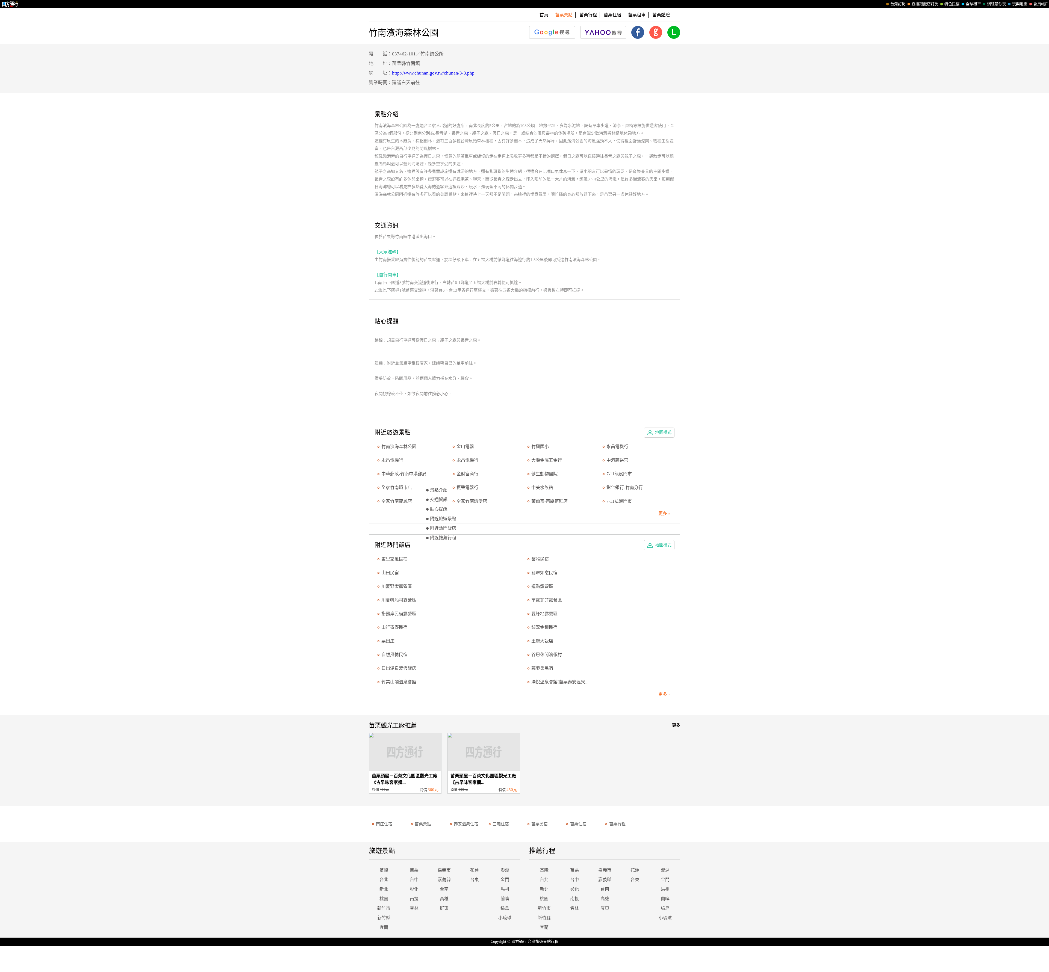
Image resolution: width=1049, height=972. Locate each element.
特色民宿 (952, 4)
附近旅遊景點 (443, 518)
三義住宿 (501, 824)
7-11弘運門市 (619, 501)
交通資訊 (438, 499)
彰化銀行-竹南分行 (624, 487)
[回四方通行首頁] (10, 4)
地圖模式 (663, 432)
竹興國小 (540, 446)
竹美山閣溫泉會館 (398, 682)
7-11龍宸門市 (619, 474)
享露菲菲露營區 (546, 600)
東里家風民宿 (394, 559)
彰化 (414, 889)
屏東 (444, 908)
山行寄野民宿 (394, 627)
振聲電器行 (467, 487)
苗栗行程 (588, 15)
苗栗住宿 (612, 15)
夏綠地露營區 (544, 613)
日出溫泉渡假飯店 (398, 668)
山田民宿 (390, 572)
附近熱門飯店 (443, 528)
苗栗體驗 (661, 15)
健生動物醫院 (544, 474)
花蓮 (474, 870)
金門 (504, 879)
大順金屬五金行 (546, 460)
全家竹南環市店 (396, 487)
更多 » (664, 513)
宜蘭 (383, 927)
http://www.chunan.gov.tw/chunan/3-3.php (433, 73)
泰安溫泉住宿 (466, 824)
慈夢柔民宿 (542, 668)
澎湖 (504, 870)
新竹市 (383, 908)
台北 (383, 879)
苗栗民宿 (539, 824)
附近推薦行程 (443, 537)
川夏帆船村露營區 (398, 600)
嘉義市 (444, 870)
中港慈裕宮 (617, 460)
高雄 (444, 898)
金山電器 (465, 446)
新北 (383, 889)
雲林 (414, 908)
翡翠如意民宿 (544, 572)
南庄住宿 (384, 824)
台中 (414, 879)
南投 (414, 898)
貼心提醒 (438, 509)
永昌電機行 (617, 446)
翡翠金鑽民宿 (544, 627)
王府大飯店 (542, 641)
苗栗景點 (423, 824)
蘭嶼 (504, 898)
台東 (474, 879)
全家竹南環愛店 (471, 501)
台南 (444, 889)
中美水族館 (542, 487)
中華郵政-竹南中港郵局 (403, 474)
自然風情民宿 (394, 654)
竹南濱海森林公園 (398, 446)
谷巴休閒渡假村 (546, 654)
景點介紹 (438, 490)
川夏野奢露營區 (396, 586)
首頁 (544, 15)
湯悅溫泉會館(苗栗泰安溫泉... (559, 682)
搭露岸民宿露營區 (398, 613)
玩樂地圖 (1019, 4)
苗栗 (414, 870)
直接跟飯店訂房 (925, 4)
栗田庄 (387, 641)
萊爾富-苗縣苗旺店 (549, 501)
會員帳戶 (1041, 4)
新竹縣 (383, 917)
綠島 (504, 908)
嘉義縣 (444, 879)
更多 (676, 725)
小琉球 (504, 917)
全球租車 (973, 4)
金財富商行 (467, 474)
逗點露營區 (542, 586)
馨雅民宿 (540, 559)
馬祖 (504, 889)
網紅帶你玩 (996, 4)
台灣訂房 (898, 4)
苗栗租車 (637, 15)
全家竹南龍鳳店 (396, 501)
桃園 (383, 898)
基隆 (383, 870)
